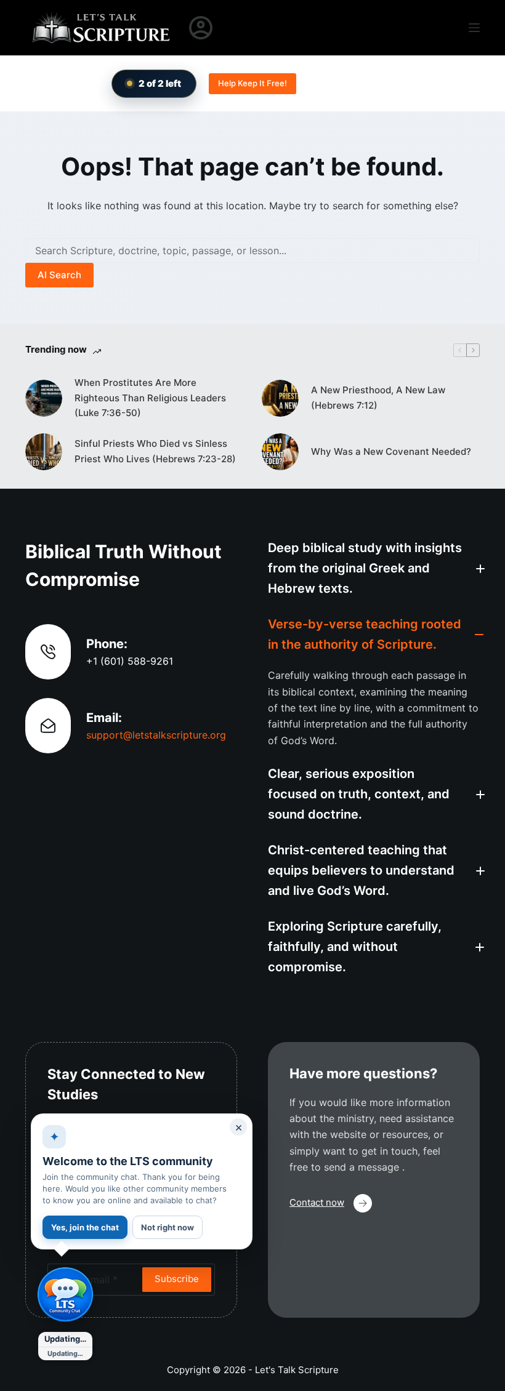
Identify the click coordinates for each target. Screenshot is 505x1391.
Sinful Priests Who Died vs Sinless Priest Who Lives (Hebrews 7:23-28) (155, 451)
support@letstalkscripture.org (156, 735)
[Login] (200, 27)
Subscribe (177, 1279)
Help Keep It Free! (252, 83)
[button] (374, 568)
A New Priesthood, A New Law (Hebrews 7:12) (378, 397)
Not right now (167, 1227)
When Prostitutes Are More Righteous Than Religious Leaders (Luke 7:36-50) (150, 398)
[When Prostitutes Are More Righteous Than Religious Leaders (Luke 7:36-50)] (43, 398)
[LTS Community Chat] (65, 1295)
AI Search (59, 275)
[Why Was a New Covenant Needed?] (280, 451)
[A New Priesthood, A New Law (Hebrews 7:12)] (280, 398)
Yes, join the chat (85, 1227)
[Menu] (474, 27)
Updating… (65, 1339)
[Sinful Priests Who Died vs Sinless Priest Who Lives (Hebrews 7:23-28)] (43, 451)
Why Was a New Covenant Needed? (391, 451)
